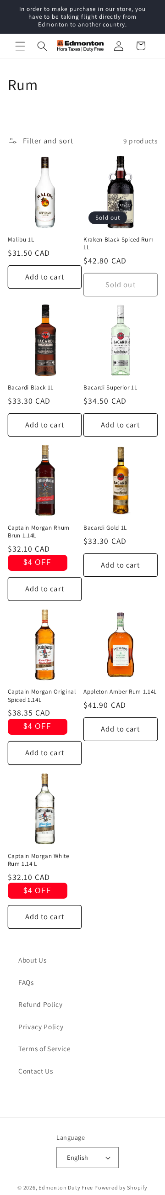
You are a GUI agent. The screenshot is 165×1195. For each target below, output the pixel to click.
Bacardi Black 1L (31, 387)
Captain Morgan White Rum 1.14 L (38, 860)
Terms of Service (44, 1048)
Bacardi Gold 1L (105, 528)
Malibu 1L (21, 239)
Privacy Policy (40, 1026)
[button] (20, 46)
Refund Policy (40, 1004)
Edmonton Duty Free (65, 1187)
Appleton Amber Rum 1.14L (120, 691)
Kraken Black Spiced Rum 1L (118, 243)
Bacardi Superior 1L (110, 387)
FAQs (26, 982)
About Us (32, 959)
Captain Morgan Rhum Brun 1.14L (39, 531)
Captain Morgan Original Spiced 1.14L (42, 695)
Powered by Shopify (121, 1187)
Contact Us (35, 1070)
